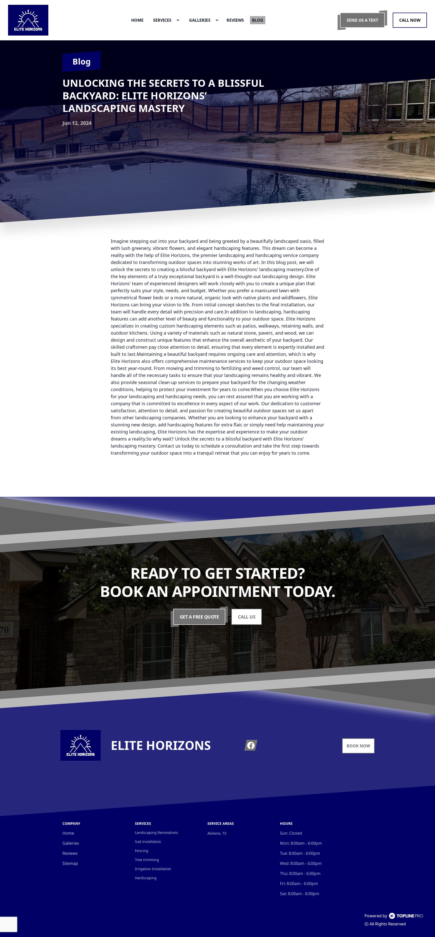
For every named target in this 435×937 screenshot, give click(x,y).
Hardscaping (146, 877)
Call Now (409, 20)
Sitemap (70, 863)
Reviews (70, 853)
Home (68, 833)
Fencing (141, 850)
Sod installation (148, 841)
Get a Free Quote (199, 617)
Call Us (246, 617)
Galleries (70, 843)
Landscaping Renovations (156, 832)
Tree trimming (147, 859)
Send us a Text (362, 20)
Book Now (358, 746)
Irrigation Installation (153, 868)
